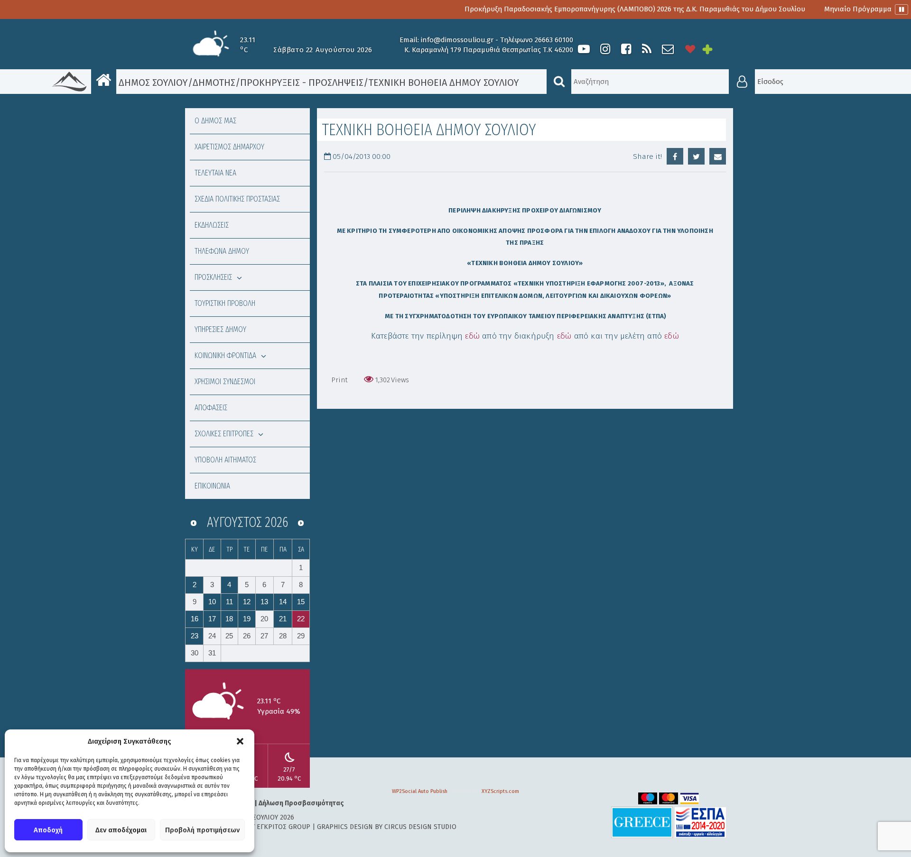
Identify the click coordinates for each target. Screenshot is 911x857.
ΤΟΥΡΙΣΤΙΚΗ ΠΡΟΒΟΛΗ (225, 303)
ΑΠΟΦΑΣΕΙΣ (211, 408)
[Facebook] (626, 49)
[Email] (717, 156)
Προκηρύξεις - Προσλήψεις (301, 82)
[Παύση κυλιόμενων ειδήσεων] (901, 9)
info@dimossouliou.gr (457, 40)
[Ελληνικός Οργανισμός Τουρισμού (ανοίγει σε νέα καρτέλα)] (642, 822)
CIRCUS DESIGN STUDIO (420, 827)
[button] (240, 741)
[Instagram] (605, 49)
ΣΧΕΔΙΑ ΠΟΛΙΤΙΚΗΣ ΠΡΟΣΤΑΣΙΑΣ (237, 199)
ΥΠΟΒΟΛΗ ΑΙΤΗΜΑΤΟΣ (225, 460)
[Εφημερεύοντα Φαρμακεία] (714, 49)
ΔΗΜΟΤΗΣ (214, 82)
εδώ (472, 336)
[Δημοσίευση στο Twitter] (696, 156)
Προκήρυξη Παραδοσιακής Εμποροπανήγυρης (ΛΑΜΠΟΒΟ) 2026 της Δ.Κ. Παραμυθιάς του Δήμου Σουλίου (607, 9)
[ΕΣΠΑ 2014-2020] (700, 822)
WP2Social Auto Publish (419, 791)
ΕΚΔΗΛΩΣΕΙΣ (212, 225)
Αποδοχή (48, 830)
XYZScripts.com (500, 791)
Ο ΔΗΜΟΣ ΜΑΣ (215, 121)
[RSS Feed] (646, 49)
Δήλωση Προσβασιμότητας (301, 803)
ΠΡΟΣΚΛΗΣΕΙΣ (213, 277)
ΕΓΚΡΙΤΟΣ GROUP (283, 827)
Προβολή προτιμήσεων (202, 830)
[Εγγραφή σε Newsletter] (668, 49)
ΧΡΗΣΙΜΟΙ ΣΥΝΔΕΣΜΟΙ (225, 382)
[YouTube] (584, 49)
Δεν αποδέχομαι (121, 830)
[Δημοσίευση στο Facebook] (675, 156)
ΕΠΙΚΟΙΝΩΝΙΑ (212, 486)
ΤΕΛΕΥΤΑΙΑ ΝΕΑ (215, 173)
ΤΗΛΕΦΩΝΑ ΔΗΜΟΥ (222, 251)
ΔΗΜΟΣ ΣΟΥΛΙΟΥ (152, 82)
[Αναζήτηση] (559, 81)
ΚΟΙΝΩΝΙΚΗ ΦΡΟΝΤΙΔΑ (225, 355)
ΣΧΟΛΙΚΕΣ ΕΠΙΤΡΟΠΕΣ (224, 434)
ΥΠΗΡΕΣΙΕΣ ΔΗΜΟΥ (220, 329)
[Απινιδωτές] (690, 49)
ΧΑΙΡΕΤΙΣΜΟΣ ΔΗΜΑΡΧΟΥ (229, 147)
